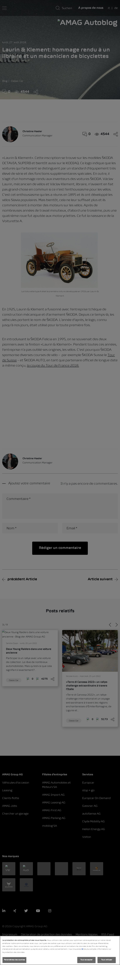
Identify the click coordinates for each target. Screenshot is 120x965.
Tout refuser (106, 960)
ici (82, 949)
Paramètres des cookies (14, 960)
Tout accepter (86, 960)
